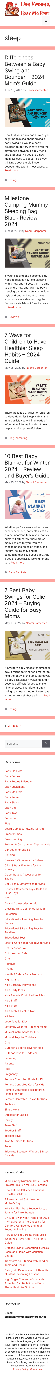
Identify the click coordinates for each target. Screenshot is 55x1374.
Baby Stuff (11, 807)
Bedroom (10, 818)
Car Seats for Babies (17, 849)
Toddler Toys (13, 1135)
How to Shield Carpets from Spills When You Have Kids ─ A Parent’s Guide (25, 1238)
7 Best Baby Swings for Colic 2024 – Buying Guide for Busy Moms (25, 603)
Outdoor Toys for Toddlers (21, 1053)
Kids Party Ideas (15, 990)
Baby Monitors (13, 792)
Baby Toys (11, 813)
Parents (9, 1063)
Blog (11, 438)
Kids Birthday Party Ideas (20, 984)
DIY (7, 898)
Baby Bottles (12, 776)
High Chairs (12, 979)
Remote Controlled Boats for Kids (25, 1079)
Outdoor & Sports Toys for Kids (24, 1047)
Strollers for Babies (16, 1114)
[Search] (46, 744)
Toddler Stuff (13, 1130)
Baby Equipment (15, 786)
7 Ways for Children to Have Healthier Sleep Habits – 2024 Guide (25, 348)
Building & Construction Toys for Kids (27, 844)
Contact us (36, 1369)
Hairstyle (10, 963)
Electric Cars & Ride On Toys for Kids (27, 942)
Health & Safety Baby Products (24, 974)
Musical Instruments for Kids (22, 1032)
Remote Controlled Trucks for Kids (26, 1099)
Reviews (14, 316)
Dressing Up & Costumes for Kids (25, 908)
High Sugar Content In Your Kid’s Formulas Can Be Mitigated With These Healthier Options (24, 1283)
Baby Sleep (11, 802)
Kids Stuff (11, 1000)
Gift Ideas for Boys (16, 948)
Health (9, 969)
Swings (13, 180)
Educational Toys (15, 937)
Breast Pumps (13, 834)
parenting (21, 438)
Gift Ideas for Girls (16, 953)
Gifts (8, 958)
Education (11, 913)
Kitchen (9, 1016)
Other (8, 1042)
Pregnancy (11, 1074)
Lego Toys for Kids (16, 1021)
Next (16, 725)
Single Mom (12, 1109)
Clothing (10, 855)
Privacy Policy (20, 1369)
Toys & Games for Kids (19, 1141)
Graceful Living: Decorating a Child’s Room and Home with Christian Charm (27, 1251)
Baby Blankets (17, 572)
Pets (7, 1068)
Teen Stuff (11, 1125)
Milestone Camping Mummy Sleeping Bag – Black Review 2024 (26, 211)
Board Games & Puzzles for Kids (24, 828)
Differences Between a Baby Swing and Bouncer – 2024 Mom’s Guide (25, 70)
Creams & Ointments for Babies (24, 860)
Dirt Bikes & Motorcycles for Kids (25, 883)
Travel (8, 1146)
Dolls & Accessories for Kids (22, 903)
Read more (11, 170)
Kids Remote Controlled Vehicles (25, 995)
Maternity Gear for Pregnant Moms (26, 1026)
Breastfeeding (13, 839)
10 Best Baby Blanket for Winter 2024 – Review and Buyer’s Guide (27, 466)
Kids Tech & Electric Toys (20, 1011)
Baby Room (12, 797)
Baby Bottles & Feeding (19, 781)
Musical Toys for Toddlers (20, 1037)
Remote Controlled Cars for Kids (24, 1084)
